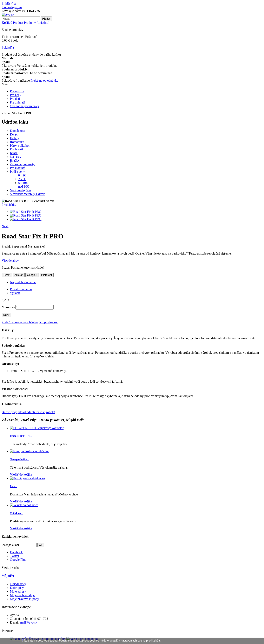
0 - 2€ (22, 175)
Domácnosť (17, 130)
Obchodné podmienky (24, 106)
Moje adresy (18, 591)
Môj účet (8, 575)
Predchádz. (9, 204)
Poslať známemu (21, 289)
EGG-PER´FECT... (21, 436)
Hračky (15, 160)
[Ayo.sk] (8, 14)
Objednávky (18, 584)
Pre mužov (17, 91)
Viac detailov (10, 260)
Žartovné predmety (22, 164)
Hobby (14, 138)
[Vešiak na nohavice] (24, 505)
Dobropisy (17, 587)
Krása (14, 153)
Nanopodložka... (19, 459)
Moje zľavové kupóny (24, 599)
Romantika (17, 142)
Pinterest (46, 274)
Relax (14, 134)
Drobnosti (16, 149)
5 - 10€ (22, 183)
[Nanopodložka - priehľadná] (29, 451)
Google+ (32, 274)
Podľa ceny (17, 171)
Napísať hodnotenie (23, 282)
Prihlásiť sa (9, 3)
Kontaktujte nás (12, 7)
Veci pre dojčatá (20, 190)
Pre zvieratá (17, 102)
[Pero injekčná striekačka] (27, 478)
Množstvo (8, 307)
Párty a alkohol (19, 145)
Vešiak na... (16, 513)
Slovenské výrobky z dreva (27, 194)
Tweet (6, 274)
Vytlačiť (15, 293)
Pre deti (15, 98)
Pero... (13, 486)
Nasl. (5, 226)
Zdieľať (18, 274)
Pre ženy (15, 95)
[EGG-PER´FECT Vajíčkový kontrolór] (37, 428)
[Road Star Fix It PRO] (25, 211)
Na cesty (15, 156)
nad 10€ (23, 186)
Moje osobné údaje (22, 595)
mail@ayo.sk (28, 622)
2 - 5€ (22, 179)
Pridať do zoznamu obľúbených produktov (30, 322)
